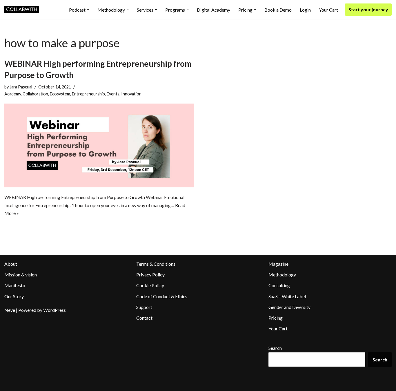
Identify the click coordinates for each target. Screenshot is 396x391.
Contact (144, 318)
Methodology (282, 274)
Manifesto (14, 285)
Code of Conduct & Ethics (161, 296)
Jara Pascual (21, 86)
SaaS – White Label (287, 296)
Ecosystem (60, 93)
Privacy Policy (150, 274)
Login (305, 9)
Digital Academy (213, 9)
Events (113, 93)
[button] (88, 9)
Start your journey (368, 9)
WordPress (54, 310)
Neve (9, 310)
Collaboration (35, 93)
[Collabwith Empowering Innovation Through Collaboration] (21, 9)
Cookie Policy (150, 285)
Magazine (278, 264)
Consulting (279, 285)
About (10, 264)
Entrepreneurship (88, 93)
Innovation (131, 93)
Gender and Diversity (289, 307)
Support (144, 307)
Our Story (14, 296)
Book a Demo (278, 9)
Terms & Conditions (155, 264)
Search (275, 348)
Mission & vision (20, 274)
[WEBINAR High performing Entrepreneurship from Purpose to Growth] (99, 146)
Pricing (275, 318)
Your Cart (328, 9)
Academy (12, 93)
